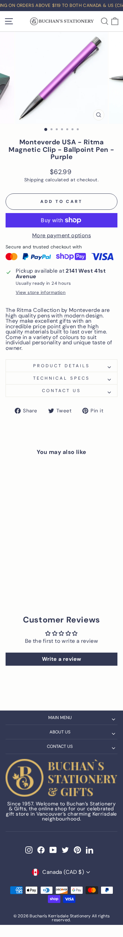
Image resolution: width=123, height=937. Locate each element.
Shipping (34, 179)
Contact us (61, 390)
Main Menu (60, 717)
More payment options (61, 236)
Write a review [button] (61, 659)
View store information (41, 292)
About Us (60, 732)
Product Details (61, 366)
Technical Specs (61, 378)
